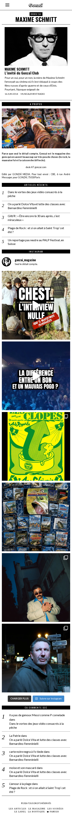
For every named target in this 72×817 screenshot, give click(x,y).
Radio (41, 93)
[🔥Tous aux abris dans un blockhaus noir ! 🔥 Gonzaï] (36, 446)
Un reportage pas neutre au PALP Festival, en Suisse (36, 242)
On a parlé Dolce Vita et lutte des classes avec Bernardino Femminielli (36, 206)
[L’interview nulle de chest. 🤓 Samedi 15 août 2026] (36, 305)
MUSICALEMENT (29, 93)
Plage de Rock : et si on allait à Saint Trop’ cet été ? (36, 230)
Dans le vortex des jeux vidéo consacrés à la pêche (35, 194)
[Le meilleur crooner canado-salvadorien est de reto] (36, 587)
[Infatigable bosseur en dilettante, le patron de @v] (36, 658)
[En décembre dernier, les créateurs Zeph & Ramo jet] (36, 517)
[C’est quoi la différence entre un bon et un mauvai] (36, 375)
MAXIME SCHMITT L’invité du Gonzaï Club (22, 71)
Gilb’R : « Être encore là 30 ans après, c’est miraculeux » (34, 218)
